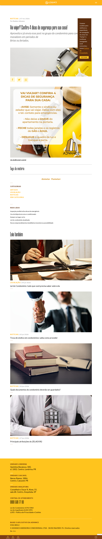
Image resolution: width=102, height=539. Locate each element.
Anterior (46, 179)
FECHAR (84, 57)
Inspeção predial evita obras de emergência (24, 211)
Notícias (14, 19)
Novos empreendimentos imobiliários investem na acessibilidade (31, 223)
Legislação (15, 192)
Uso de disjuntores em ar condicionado (23, 214)
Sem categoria (17, 197)
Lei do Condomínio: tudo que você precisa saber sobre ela (35, 286)
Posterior (55, 179)
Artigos (14, 190)
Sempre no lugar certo (17, 217)
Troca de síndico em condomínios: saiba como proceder (34, 338)
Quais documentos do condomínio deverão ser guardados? (35, 390)
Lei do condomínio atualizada (20, 220)
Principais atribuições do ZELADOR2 (26, 441)
